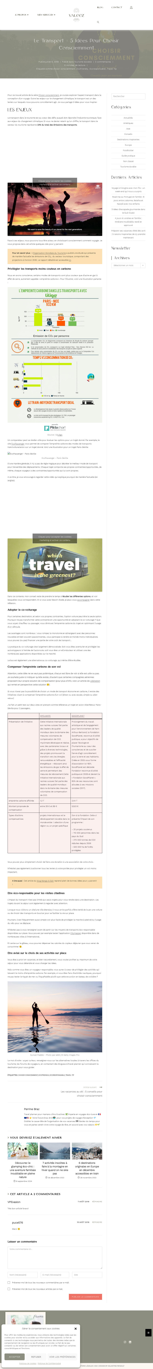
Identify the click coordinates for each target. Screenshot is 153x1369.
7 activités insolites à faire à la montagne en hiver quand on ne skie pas (55, 1168)
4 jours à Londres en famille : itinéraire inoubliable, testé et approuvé (128, 221)
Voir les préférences (62, 1357)
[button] (75, 1328)
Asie (128, 129)
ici (70, 260)
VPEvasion (14, 1201)
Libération (95, 681)
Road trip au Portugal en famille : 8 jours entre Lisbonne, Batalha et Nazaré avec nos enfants (128, 200)
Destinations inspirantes (128, 139)
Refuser (36, 1357)
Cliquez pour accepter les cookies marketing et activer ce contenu (54, 183)
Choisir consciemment (48, 95)
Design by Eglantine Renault (111, 1366)
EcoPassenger (18, 444)
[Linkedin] (130, 1342)
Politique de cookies (27, 1363)
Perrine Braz (31, 1109)
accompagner (83, 600)
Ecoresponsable (98, 69)
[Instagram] (124, 1342)
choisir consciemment (64, 69)
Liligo (60, 435)
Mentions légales (85, 1366)
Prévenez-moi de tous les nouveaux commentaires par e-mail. (40, 1282)
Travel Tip (112, 69)
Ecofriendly (82, 69)
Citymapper (75, 933)
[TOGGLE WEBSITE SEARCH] (98, 22)
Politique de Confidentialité (49, 1363)
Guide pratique (128, 156)
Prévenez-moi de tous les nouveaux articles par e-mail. (37, 1289)
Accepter (14, 1357)
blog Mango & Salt (45, 881)
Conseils (128, 134)
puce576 (17, 1222)
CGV (96, 1366)
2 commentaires (103, 62)
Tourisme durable (83, 62)
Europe (128, 145)
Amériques (128, 123)
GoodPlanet (78, 716)
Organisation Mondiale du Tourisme (49, 253)
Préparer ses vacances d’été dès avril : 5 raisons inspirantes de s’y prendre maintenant (128, 234)
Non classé (128, 161)
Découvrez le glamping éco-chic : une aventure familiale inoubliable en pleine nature (23, 1170)
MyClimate (45, 716)
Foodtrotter (128, 150)
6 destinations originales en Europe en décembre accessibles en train (87, 1168)
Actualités (128, 118)
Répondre (97, 1202)
